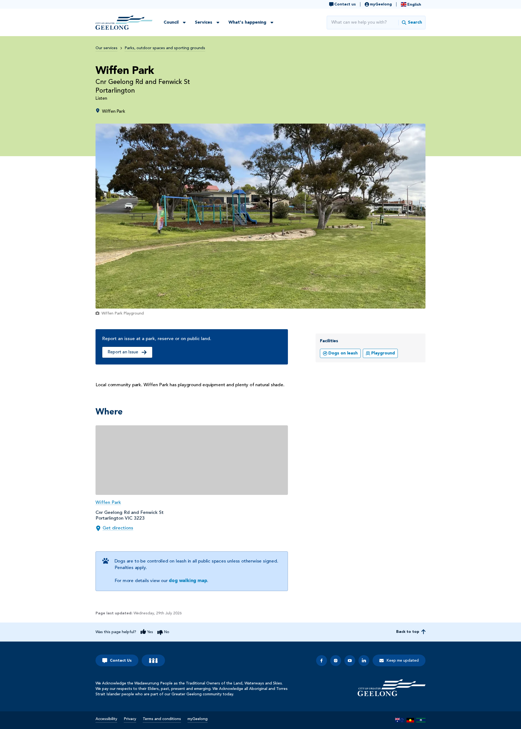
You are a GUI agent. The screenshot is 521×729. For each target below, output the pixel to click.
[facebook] (321, 660)
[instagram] (335, 660)
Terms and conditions (162, 719)
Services (203, 22)
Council (171, 22)
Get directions (118, 528)
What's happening (247, 22)
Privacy (130, 719)
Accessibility (106, 719)
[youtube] (349, 660)
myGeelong (198, 719)
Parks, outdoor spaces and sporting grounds (165, 48)
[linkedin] (363, 660)
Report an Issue (123, 352)
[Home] (391, 687)
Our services (106, 48)
